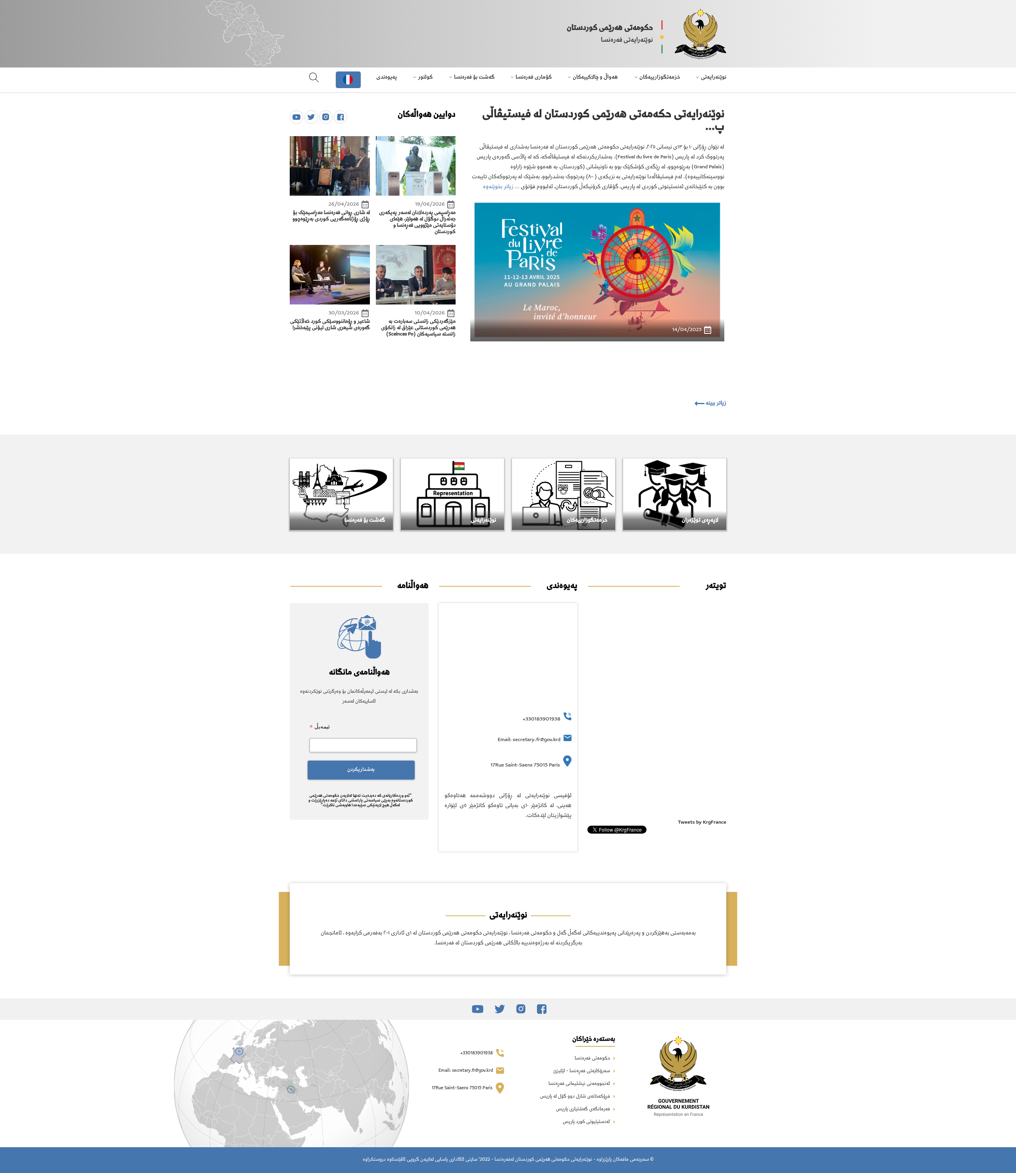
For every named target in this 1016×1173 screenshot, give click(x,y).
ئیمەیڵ (320, 726)
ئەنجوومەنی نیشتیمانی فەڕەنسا (579, 1084)
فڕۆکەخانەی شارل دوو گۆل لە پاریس (575, 1097)
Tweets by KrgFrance (702, 822)
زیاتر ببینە (715, 403)
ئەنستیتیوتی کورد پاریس (587, 1122)
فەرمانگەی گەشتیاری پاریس (583, 1109)
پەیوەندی (386, 77)
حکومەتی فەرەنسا (593, 1058)
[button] (480, 285)
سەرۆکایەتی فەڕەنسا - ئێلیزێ (582, 1071)
